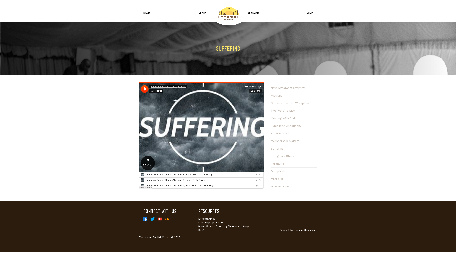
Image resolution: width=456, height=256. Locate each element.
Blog (201, 229)
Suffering (277, 148)
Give (310, 13)
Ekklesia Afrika (206, 218)
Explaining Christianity (286, 125)
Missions (276, 95)
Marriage (277, 178)
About (202, 13)
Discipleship (279, 171)
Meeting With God (283, 118)
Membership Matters (285, 141)
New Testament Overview (288, 88)
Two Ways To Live (283, 110)
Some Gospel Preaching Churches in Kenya (224, 226)
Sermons (253, 13)
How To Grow (280, 186)
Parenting (277, 163)
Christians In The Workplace (290, 103)
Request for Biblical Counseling (298, 229)
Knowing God (280, 133)
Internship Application (211, 222)
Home (146, 13)
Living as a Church (283, 156)
